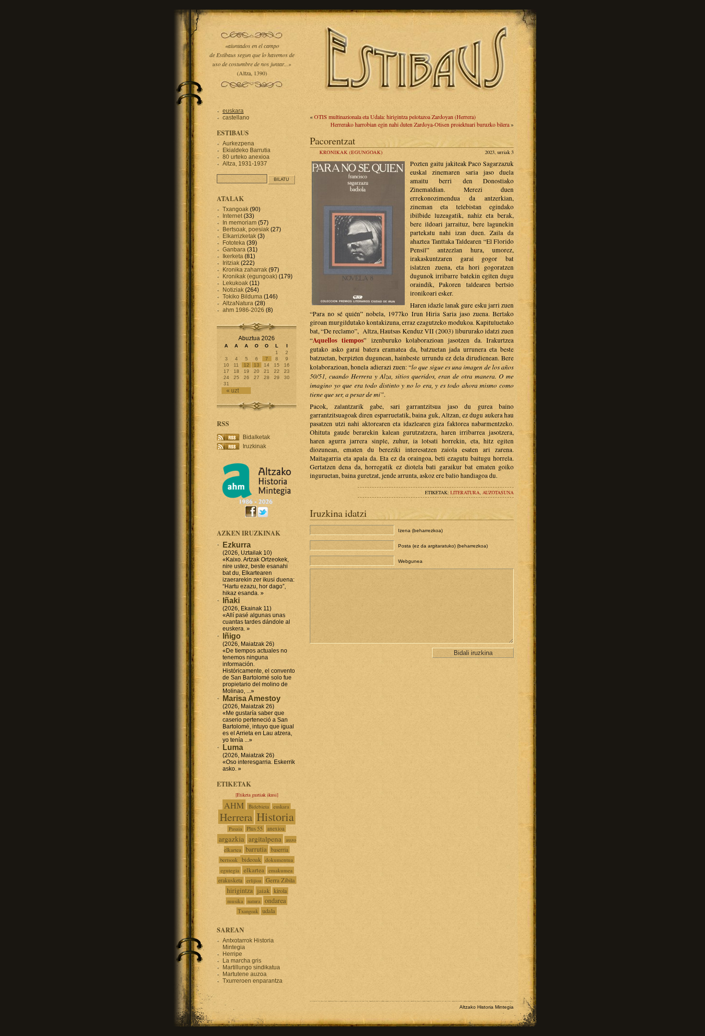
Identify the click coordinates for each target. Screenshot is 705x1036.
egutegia (230, 870)
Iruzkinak (254, 446)
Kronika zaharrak (245, 269)
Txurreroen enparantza (252, 980)
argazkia (231, 839)
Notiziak (233, 289)
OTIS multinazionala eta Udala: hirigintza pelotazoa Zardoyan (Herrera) (395, 116)
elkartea (254, 870)
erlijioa (254, 880)
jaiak (263, 890)
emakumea (281, 870)
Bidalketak (256, 437)
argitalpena (265, 839)
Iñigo (232, 636)
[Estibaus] (417, 103)
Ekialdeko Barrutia (246, 150)
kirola (280, 890)
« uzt (232, 390)
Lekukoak (235, 283)
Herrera (236, 817)
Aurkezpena (238, 143)
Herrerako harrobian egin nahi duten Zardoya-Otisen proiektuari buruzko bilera (419, 124)
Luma (233, 747)
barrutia (256, 849)
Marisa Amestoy (252, 698)
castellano (236, 117)
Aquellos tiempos (338, 340)
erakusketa (230, 880)
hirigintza (240, 890)
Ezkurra (237, 545)
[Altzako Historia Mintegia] (256, 503)
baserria (279, 849)
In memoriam (240, 222)
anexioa (275, 828)
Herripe (232, 954)
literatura (465, 492)
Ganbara (234, 249)
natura (253, 901)
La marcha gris (242, 960)
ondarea (275, 900)
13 (256, 365)
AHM (234, 805)
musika (235, 901)
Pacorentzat (332, 140)
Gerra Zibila (280, 880)
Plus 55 (255, 828)
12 (246, 365)
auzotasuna (498, 492)
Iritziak (231, 263)
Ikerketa (233, 256)
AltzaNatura (238, 303)
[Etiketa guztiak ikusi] (256, 794)
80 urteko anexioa (246, 157)
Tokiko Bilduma (242, 296)
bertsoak (229, 860)
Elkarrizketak (239, 236)
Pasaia (235, 828)
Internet (232, 216)
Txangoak (235, 209)
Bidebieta (258, 806)
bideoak (251, 859)
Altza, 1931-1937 (245, 163)
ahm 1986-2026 (243, 310)
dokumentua (279, 859)
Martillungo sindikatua (251, 967)
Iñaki (231, 600)
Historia (275, 816)
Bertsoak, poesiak (246, 229)
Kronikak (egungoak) (351, 152)
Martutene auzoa (245, 974)
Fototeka (234, 242)
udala (268, 911)
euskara (233, 110)
